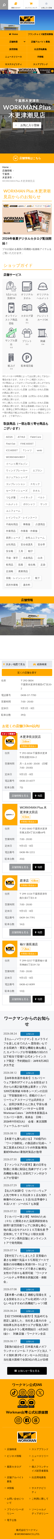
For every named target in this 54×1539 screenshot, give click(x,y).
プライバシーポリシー (15, 1511)
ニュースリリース (40, 1458)
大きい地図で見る (15, 664)
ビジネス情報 (14, 1456)
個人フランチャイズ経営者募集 (40, 1468)
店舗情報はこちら (30, 158)
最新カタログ (14, 1466)
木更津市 (7, 177)
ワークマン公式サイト (27, 20)
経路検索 (42, 664)
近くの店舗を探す (27, 672)
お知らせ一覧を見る (29, 1370)
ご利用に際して (40, 1498)
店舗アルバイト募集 (15, 1479)
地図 (40, 795)
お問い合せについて (15, 1500)
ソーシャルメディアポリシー (40, 1511)
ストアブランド (40, 1449)
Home (5, 167)
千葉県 (5, 174)
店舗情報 (7, 170)
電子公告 (11, 1520)
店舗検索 (11, 1449)
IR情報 (10, 1488)
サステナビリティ (39, 1490)
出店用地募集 (39, 1477)
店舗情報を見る (20, 795)
